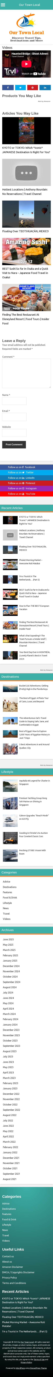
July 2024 (8, 992)
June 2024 (8, 998)
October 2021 (10, 1168)
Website (6, 427)
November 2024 (11, 971)
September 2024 (11, 982)
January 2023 (10, 1088)
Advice (6, 881)
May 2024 (8, 1003)
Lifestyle (7, 903)
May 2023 (8, 1067)
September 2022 (11, 1110)
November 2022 (11, 1099)
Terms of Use (39, 1359)
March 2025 (9, 950)
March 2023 (9, 1078)
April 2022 (8, 1136)
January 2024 (10, 1024)
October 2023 (10, 1040)
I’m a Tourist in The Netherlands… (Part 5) (24, 1331)
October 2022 (10, 1104)
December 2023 (11, 1030)
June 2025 (8, 939)
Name (6, 395)
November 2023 (11, 1035)
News (6, 908)
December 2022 (11, 1094)
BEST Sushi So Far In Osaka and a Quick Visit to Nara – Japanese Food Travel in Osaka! (25, 273)
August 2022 (9, 1115)
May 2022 (8, 1131)
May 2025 (8, 944)
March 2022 (9, 1141)
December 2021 (11, 1158)
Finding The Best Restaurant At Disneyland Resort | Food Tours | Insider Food (25, 319)
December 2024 (11, 966)
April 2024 (8, 1008)
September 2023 (11, 1046)
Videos (7, 47)
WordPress (20, 1368)
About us (7, 1261)
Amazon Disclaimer (12, 1267)
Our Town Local (29, 4)
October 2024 (10, 976)
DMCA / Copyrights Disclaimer (18, 1272)
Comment (8, 356)
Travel (6, 913)
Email (6, 411)
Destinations (9, 887)
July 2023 (8, 1056)
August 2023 (9, 1051)
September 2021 (11, 1173)
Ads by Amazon (44, 101)
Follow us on (21, 467)
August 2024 (9, 987)
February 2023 (10, 1083)
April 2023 (8, 1072)
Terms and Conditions (14, 1283)
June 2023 (8, 1062)
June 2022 (8, 1125)
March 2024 (9, 1014)
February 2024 (10, 1019)
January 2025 (10, 960)
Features (7, 892)
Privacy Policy (9, 1277)
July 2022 (8, 1120)
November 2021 (11, 1163)
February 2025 (10, 955)
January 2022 (10, 1152)
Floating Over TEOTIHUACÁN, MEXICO (25, 231)
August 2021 (9, 1179)
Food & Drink (10, 897)
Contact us (8, 1256)
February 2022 (10, 1147)
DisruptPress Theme (38, 1368)
